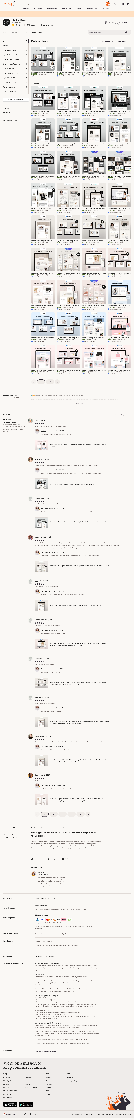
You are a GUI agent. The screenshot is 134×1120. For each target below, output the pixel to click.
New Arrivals (38, 8)
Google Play (26, 1104)
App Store (10, 1104)
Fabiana (43, 431)
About (25, 32)
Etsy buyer (38, 620)
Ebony (37, 498)
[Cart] (127, 3)
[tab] (15, 41)
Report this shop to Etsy (10, 120)
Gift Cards (105, 8)
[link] (33, 381)
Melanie (37, 658)
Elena (36, 775)
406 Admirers (7, 112)
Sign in (116, 4)
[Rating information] (13, 25)
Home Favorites (52, 8)
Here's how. (82, 909)
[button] (109, 22)
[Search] (107, 3)
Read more (79, 403)
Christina (38, 736)
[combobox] (59, 3)
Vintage (79, 8)
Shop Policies (37, 32)
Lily (36, 420)
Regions (128, 1114)
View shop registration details (46, 1051)
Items (4, 32)
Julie (36, 581)
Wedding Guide (92, 8)
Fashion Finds (66, 8)
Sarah (37, 459)
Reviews (15, 32)
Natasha (37, 537)
